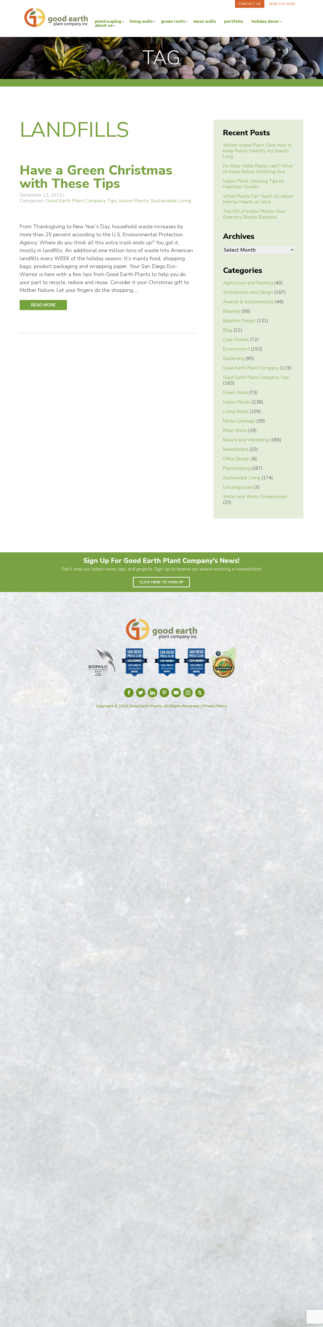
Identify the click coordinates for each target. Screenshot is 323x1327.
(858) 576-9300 (282, 3)
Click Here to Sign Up (161, 582)
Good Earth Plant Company (251, 368)
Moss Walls (204, 21)
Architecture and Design (248, 292)
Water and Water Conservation (255, 497)
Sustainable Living (170, 200)
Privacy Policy (215, 706)
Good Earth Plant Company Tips (81, 200)
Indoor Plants (133, 200)
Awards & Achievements (248, 302)
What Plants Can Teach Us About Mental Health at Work (258, 199)
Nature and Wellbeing (246, 440)
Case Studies (236, 340)
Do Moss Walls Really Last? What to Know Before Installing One (258, 169)
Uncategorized (238, 487)
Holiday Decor (265, 21)
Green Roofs (173, 21)
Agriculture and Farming (248, 283)
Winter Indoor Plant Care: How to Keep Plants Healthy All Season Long (257, 151)
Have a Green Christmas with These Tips (96, 177)
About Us (104, 25)
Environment (236, 349)
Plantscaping (108, 21)
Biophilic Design (239, 321)
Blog (227, 330)
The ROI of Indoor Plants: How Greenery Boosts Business (254, 214)
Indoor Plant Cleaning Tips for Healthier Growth (253, 184)
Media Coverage (239, 421)
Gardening (233, 359)
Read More (43, 305)
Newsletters (235, 449)
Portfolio (233, 21)
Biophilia (231, 311)
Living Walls (141, 21)
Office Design (236, 459)
